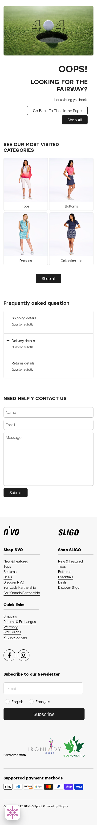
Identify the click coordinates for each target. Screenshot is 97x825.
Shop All (75, 119)
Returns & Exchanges (20, 621)
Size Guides (12, 632)
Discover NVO (14, 582)
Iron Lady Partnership (20, 587)
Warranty (11, 626)
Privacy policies (15, 637)
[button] (48, 322)
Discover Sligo (68, 587)
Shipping (10, 616)
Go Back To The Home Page (57, 110)
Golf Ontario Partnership (22, 592)
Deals (8, 577)
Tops (7, 566)
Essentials (65, 577)
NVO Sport (35, 806)
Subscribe (44, 714)
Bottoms (10, 571)
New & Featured (16, 561)
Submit (15, 492)
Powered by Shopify (55, 806)
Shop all (48, 278)
